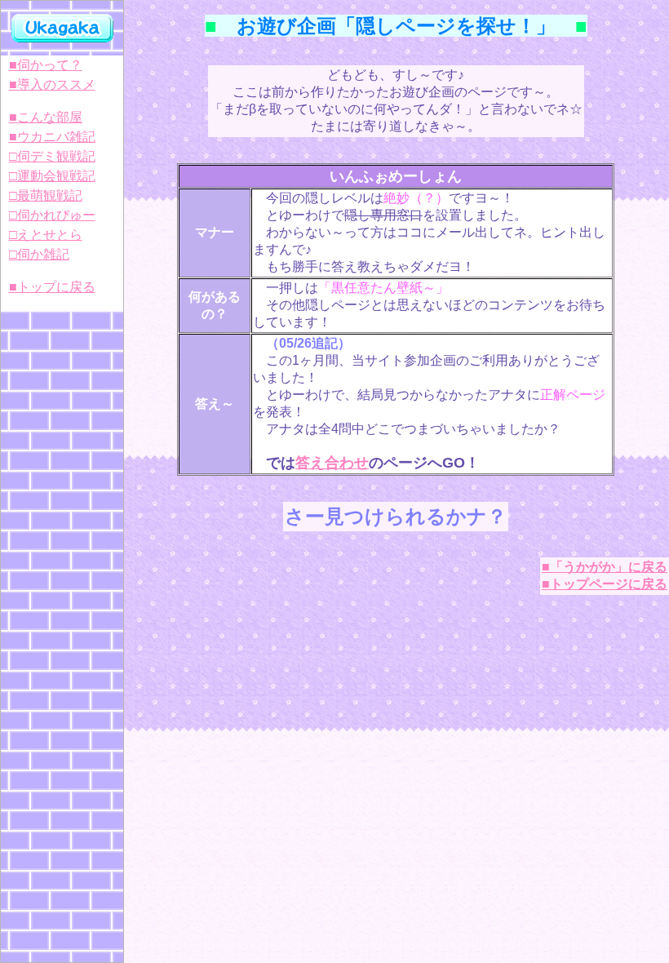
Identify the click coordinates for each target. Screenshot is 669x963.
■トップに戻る (52, 287)
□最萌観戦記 (45, 195)
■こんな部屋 (45, 117)
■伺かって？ (45, 65)
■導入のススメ (52, 84)
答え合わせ (332, 463)
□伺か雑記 (39, 254)
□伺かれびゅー (52, 215)
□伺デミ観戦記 (52, 156)
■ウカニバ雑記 (52, 137)
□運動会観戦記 (52, 176)
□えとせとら (45, 235)
